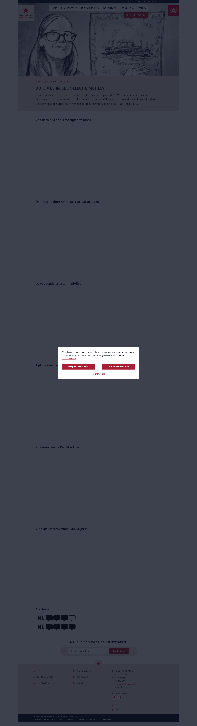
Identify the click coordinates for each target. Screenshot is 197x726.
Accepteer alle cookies (78, 366)
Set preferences (99, 374)
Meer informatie (69, 359)
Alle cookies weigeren (119, 366)
